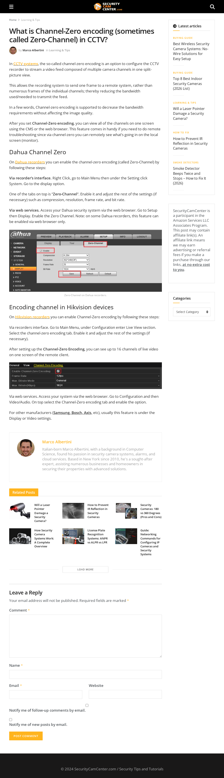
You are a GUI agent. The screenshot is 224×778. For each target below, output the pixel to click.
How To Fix (181, 132)
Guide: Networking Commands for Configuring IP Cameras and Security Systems (150, 542)
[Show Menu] (11, 6)
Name (16, 665)
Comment (19, 610)
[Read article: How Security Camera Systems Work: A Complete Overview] (20, 536)
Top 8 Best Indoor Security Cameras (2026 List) (187, 83)
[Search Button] (212, 6)
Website (96, 685)
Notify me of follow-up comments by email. (47, 710)
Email (15, 685)
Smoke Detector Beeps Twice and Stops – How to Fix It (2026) (189, 176)
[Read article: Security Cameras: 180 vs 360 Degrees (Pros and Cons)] (126, 511)
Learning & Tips (30, 20)
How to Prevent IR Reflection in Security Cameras (98, 511)
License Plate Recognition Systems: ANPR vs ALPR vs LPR (98, 536)
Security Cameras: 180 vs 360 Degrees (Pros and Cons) (150, 511)
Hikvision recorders (32, 316)
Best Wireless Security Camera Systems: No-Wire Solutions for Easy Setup (191, 51)
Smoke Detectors (186, 162)
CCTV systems (25, 63)
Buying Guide (183, 37)
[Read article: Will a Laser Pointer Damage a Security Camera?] (20, 511)
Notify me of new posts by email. (38, 724)
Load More (85, 569)
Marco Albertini (33, 50)
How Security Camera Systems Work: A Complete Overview (44, 538)
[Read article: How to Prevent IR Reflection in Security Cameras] (73, 511)
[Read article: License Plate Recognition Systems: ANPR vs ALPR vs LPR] (73, 536)
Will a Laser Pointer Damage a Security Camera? (42, 513)
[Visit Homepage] (111, 7)
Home (13, 20)
